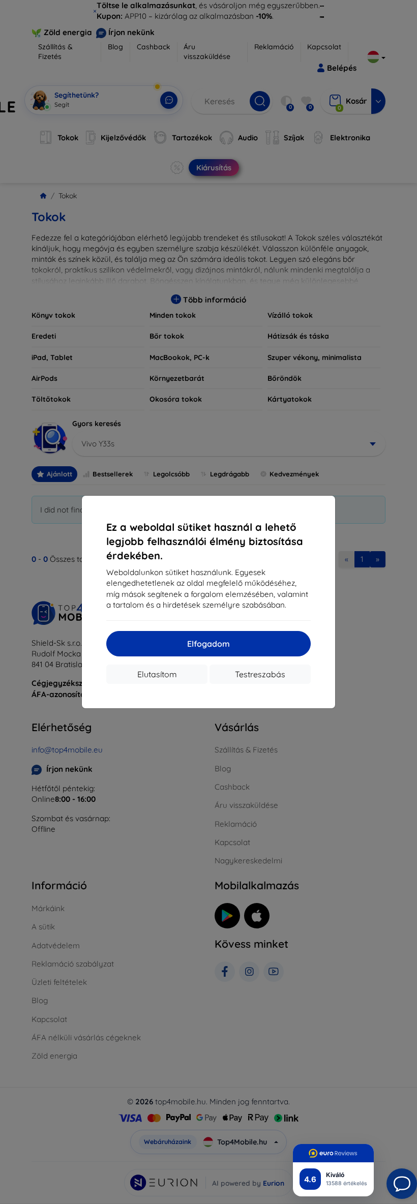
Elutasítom (157, 674)
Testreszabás (260, 674)
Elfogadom (208, 644)
